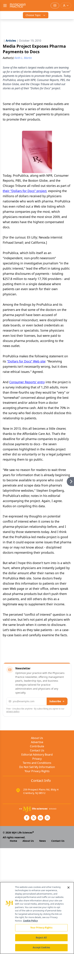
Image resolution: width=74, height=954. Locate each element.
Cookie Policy (30, 920)
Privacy (37, 759)
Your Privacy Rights (37, 771)
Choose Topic (33, 15)
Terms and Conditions (37, 763)
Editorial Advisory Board (37, 754)
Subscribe (55, 701)
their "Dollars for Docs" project (24, 191)
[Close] (68, 887)
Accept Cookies (41, 947)
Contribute (37, 746)
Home (13, 840)
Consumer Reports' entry (27, 382)
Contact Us (37, 750)
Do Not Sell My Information (37, 767)
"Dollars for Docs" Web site (26, 361)
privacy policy (12, 711)
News (42, 840)
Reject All (41, 937)
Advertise (37, 742)
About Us (37, 738)
